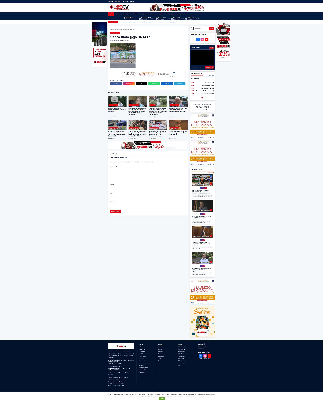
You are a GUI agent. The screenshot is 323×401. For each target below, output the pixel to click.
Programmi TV (142, 357)
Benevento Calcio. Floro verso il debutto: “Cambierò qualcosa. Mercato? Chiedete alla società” (201, 204)
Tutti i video (211, 185)
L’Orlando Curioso (143, 367)
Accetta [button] (162, 398)
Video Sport (181, 364)
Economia (145, 14)
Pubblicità (125, 1)
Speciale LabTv (143, 360)
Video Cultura (181, 362)
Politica (126, 14)
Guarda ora (209, 67)
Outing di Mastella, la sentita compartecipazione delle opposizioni (178, 133)
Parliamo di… (142, 376)
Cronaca (117, 14)
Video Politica (181, 355)
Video (179, 371)
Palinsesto (170, 14)
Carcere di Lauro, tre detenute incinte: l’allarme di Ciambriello (117, 110)
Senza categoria (118, 29)
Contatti (117, 1)
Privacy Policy (142, 355)
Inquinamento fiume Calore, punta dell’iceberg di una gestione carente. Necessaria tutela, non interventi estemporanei (158, 111)
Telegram (179, 84)
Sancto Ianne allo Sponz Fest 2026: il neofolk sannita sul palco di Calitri (139, 22)
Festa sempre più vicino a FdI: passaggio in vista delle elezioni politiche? (201, 256)
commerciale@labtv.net (118, 391)
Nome (112, 184)
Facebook (116, 84)
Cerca (132, 1)
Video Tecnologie (182, 367)
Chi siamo (110, 1)
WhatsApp (154, 84)
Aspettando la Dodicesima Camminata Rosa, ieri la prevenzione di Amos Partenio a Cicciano (157, 134)
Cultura (153, 14)
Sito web (112, 202)
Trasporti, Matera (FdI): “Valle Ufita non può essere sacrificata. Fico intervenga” (178, 110)
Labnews (141, 371)
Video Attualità (181, 357)
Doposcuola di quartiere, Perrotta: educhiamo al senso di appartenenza (201, 282)
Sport (161, 14)
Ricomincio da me (143, 378)
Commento (113, 167)
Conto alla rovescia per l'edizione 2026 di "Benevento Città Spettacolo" (201, 230)
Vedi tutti (211, 75)
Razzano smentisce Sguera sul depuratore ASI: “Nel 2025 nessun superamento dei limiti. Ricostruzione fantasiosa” (137, 111)
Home (110, 14)
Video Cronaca (182, 353)
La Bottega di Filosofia (145, 369)
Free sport (141, 364)
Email (112, 193)
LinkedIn (167, 84)
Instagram (128, 84)
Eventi (160, 367)
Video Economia (182, 360)
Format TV (179, 14)
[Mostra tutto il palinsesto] (202, 98)
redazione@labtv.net (113, 385)
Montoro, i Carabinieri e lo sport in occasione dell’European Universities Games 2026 (116, 134)
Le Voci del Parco (143, 374)
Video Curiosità (182, 369)
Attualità (135, 14)
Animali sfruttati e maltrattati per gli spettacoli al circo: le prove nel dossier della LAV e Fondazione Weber (137, 134)
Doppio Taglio (142, 362)
